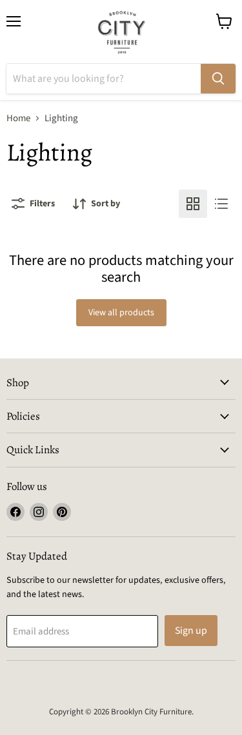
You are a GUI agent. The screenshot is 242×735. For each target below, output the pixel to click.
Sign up (191, 630)
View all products (121, 312)
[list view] (221, 204)
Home (18, 118)
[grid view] (193, 204)
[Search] (218, 78)
